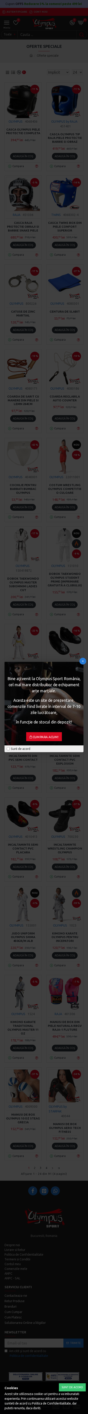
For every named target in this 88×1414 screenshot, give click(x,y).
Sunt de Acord (72, 1387)
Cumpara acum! (46, 737)
